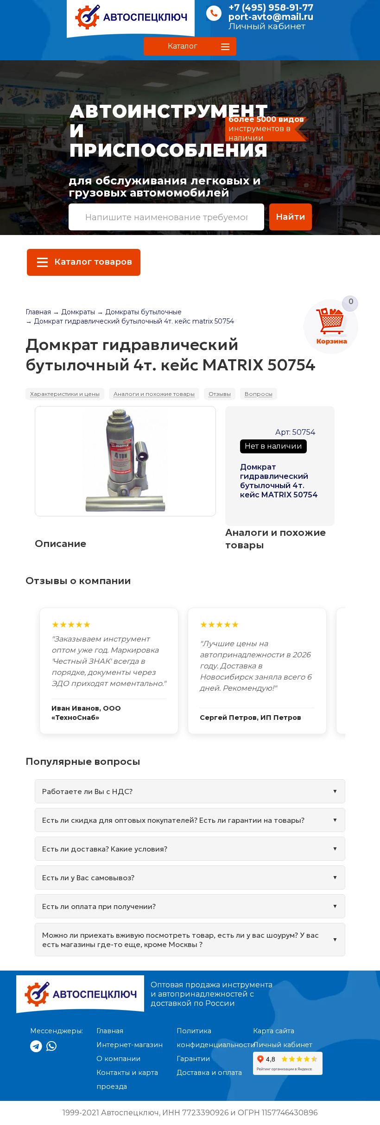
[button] (190, 46)
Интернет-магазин (129, 1045)
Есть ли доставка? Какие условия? (104, 848)
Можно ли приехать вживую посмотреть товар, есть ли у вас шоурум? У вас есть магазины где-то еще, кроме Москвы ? (180, 939)
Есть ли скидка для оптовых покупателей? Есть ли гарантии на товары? (173, 820)
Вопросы (258, 393)
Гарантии (193, 1059)
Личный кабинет (266, 26)
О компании (118, 1059)
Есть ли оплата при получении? (99, 906)
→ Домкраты (74, 312)
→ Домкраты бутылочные (139, 312)
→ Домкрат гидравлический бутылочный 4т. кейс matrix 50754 (129, 321)
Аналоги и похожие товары (154, 393)
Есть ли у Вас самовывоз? (88, 877)
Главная (38, 312)
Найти (290, 216)
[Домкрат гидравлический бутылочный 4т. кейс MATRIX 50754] (125, 461)
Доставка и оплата (209, 1072)
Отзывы (220, 393)
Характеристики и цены (65, 393)
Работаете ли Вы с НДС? (87, 791)
